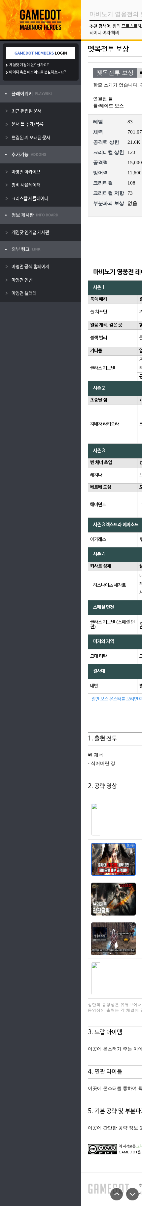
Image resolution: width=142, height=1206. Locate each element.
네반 (94, 686)
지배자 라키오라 (104, 424)
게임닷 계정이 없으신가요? (29, 65)
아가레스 (98, 539)
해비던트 (98, 504)
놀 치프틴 (98, 312)
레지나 (96, 475)
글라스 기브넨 (102, 368)
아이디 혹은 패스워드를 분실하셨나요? (37, 72)
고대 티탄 (98, 656)
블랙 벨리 (98, 338)
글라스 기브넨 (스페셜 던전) (112, 624)
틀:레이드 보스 (108, 105)
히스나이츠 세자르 (109, 585)
